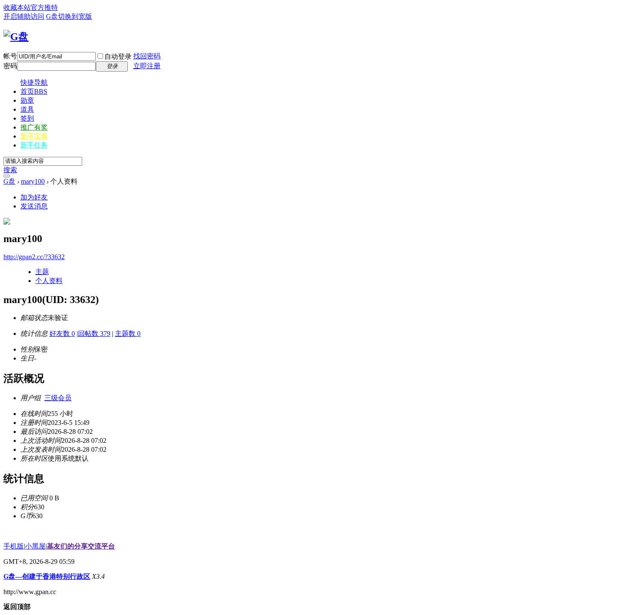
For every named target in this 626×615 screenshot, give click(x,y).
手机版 (13, 546)
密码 (10, 65)
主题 (42, 271)
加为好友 (34, 197)
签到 (27, 118)
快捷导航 (34, 82)
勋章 (27, 100)
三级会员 (58, 397)
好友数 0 (62, 333)
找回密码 (147, 56)
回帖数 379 (94, 333)
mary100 (33, 181)
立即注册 (147, 65)
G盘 (52, 16)
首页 (33, 91)
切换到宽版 (75, 16)
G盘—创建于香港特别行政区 (46, 576)
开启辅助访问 (23, 16)
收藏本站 (17, 7)
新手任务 (34, 145)
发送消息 (34, 206)
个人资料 (49, 280)
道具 (27, 109)
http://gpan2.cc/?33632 (34, 256)
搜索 (10, 169)
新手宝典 (34, 136)
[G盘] (16, 36)
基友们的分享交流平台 (81, 546)
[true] (6, 176)
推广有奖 (34, 127)
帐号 (10, 56)
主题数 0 (128, 333)
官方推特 (44, 7)
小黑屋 (35, 546)
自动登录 (118, 56)
